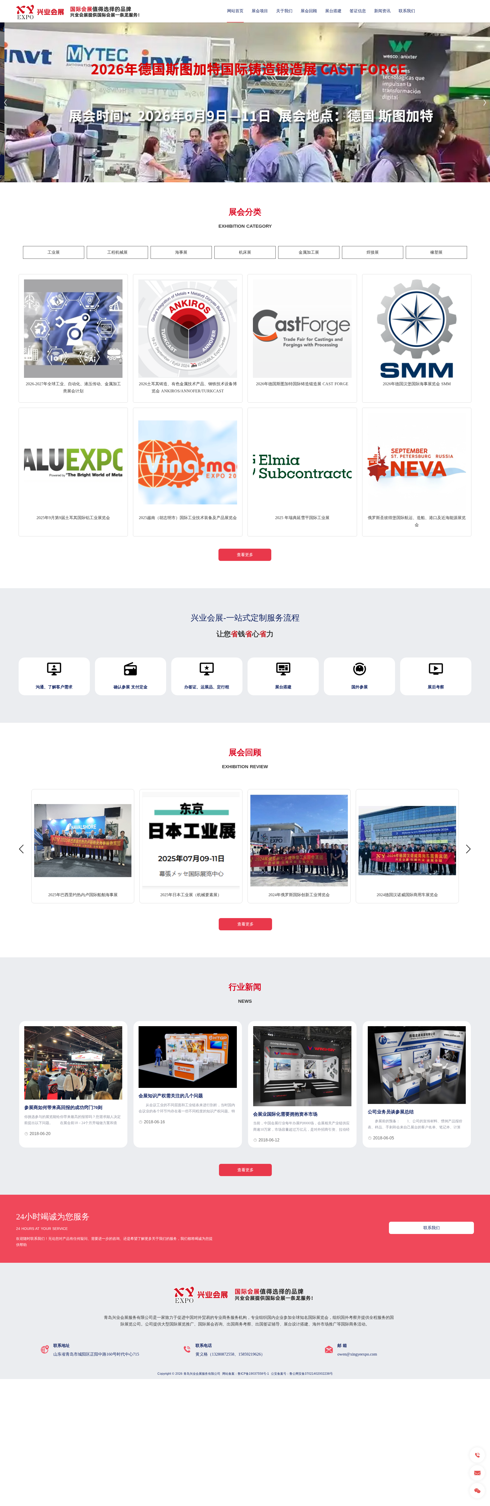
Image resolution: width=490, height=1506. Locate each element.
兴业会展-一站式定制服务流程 (245, 617)
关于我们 (284, 11)
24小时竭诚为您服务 (53, 1216)
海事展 (181, 252)
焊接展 (372, 252)
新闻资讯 (382, 11)
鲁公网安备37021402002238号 (311, 1373)
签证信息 (358, 11)
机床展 (245, 252)
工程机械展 (117, 252)
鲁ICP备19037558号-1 (253, 1373)
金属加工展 (309, 252)
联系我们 (407, 11)
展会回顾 (309, 11)
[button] (240, 179)
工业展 (53, 252)
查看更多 (245, 554)
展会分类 (245, 211)
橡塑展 (436, 252)
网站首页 (235, 11)
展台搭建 (333, 11)
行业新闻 (245, 987)
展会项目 (260, 11)
